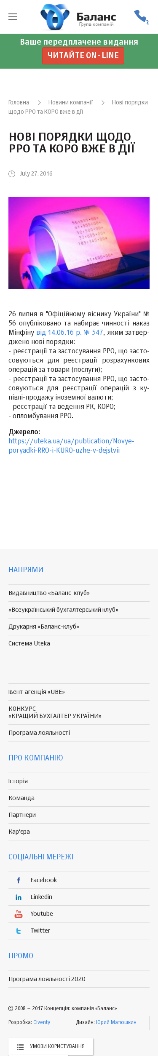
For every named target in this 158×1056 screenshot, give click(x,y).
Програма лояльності (39, 733)
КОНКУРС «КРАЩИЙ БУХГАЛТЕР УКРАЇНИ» (55, 712)
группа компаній (79, 17)
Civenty (41, 1022)
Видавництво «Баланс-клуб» (49, 593)
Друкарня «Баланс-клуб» (43, 627)
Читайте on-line (83, 56)
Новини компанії (70, 103)
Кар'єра (19, 832)
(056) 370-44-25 (141, 17)
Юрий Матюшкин (116, 1022)
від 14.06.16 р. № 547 (70, 333)
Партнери (22, 815)
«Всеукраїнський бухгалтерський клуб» (63, 610)
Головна (18, 103)
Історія (18, 781)
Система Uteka (29, 643)
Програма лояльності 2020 (47, 979)
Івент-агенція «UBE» (36, 692)
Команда (21, 798)
